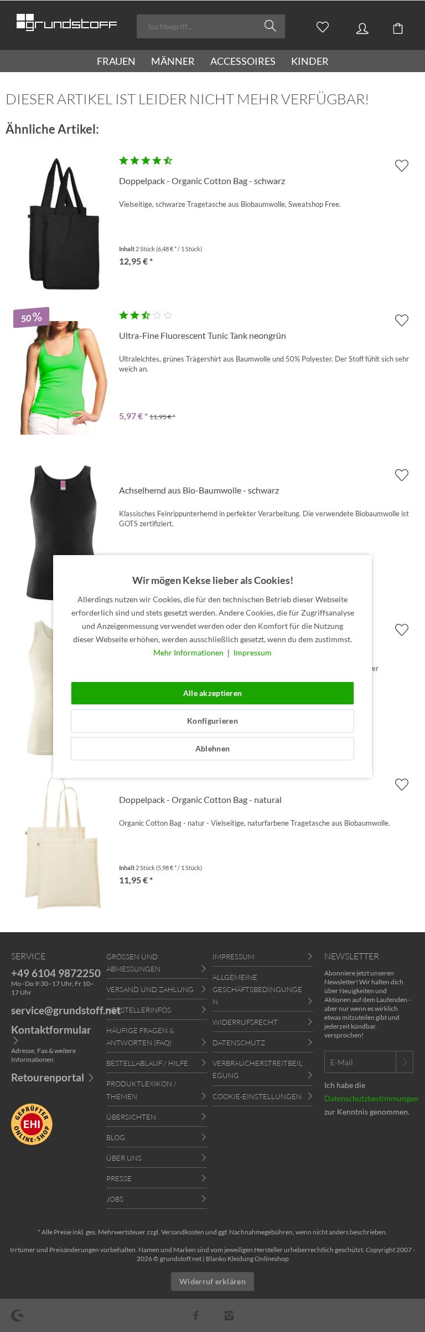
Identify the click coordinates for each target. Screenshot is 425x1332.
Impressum (253, 652)
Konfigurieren (212, 720)
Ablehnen (212, 748)
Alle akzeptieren (212, 693)
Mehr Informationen (189, 652)
